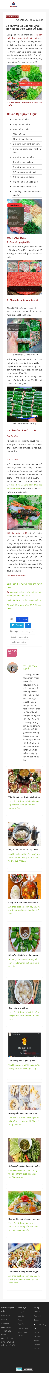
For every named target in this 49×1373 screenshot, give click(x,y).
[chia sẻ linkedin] (28, 625)
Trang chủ (21, 1312)
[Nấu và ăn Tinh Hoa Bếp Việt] (13, 4)
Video (20, 1320)
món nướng (23, 637)
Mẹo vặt (21, 1316)
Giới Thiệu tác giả (12, 652)
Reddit (36, 1332)
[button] (28, 4)
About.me (5, 1323)
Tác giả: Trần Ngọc (30, 667)
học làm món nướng (18, 642)
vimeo (36, 1353)
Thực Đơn (21, 1324)
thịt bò (13, 637)
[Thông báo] (37, 4)
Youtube (37, 1349)
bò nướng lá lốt (27, 632)
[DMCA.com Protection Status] (24, 1369)
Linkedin (37, 1345)
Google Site (5, 1315)
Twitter (36, 1320)
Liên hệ (4, 1319)
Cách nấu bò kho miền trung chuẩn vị (24, 600)
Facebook (37, 1316)
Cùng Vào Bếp (23, 1328)
